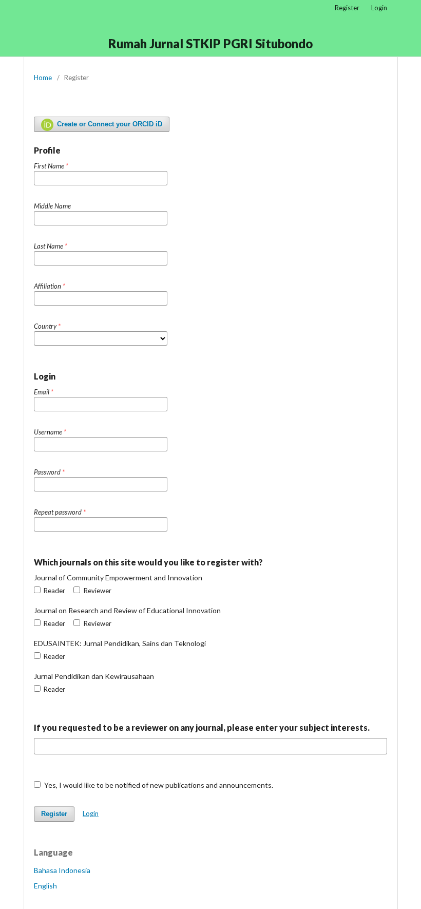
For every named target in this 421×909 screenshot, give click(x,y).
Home (43, 77)
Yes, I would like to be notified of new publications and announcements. (158, 785)
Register (347, 8)
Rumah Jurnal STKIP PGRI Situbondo (210, 43)
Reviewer (96, 590)
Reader (53, 590)
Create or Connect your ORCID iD (108, 124)
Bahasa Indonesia (62, 870)
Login (379, 8)
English (45, 885)
